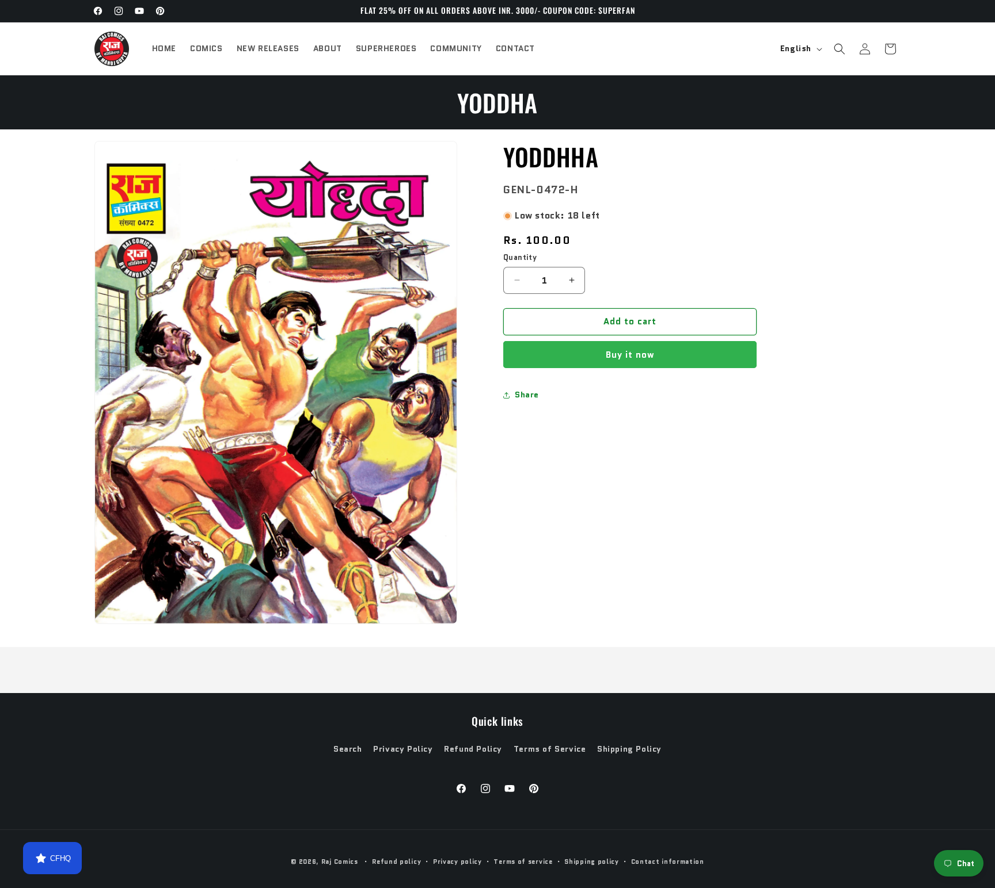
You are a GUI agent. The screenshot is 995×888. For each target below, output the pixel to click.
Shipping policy (591, 861)
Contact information (667, 861)
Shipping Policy (629, 749)
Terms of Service (550, 749)
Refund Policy (473, 749)
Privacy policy (457, 861)
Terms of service (522, 861)
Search (347, 749)
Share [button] (527, 394)
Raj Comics (339, 861)
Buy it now (630, 355)
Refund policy (396, 861)
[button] (839, 49)
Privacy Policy (402, 749)
